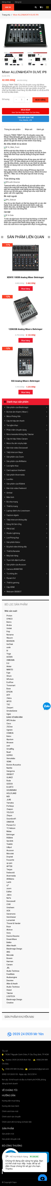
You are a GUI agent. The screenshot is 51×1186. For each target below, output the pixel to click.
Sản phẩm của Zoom (15, 457)
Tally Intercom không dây (17, 520)
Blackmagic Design (14, 949)
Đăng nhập (7, 2)
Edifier (9, 892)
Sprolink (10, 841)
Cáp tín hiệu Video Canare (17, 439)
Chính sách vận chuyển (11, 1117)
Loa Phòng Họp (13, 538)
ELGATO (10, 787)
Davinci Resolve (13, 936)
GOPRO (10, 755)
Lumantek (11, 920)
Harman (10, 961)
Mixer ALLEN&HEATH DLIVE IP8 (24, 72)
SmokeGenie (12, 711)
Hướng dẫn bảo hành (10, 1106)
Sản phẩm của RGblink (16, 484)
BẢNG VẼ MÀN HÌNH (15, 717)
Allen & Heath (12, 984)
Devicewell (11, 901)
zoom (9, 888)
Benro (9, 622)
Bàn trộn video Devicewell (17, 448)
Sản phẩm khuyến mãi (11, 1139)
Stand (9, 990)
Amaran (10, 742)
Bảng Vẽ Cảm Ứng (14, 524)
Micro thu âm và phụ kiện (17, 443)
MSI (8, 796)
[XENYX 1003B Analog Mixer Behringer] (25, 258)
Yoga (9, 654)
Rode (9, 781)
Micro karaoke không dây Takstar (20, 434)
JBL (8, 968)
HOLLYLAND (11, 793)
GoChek (10, 644)
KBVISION (10, 641)
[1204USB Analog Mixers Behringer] (25, 310)
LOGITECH (11, 996)
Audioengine (12, 977)
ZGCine (10, 727)
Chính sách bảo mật (10, 1111)
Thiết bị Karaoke (13, 551)
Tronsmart (11, 685)
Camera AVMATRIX (15, 569)
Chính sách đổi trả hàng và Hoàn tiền (17, 1122)
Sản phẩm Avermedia (16, 475)
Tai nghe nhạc (12, 425)
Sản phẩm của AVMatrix (16, 461)
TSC (8, 704)
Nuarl (9, 752)
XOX (8, 911)
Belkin (9, 942)
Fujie (8, 673)
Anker (9, 666)
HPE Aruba (11, 720)
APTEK (9, 866)
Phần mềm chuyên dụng (17, 430)
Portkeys (10, 806)
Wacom (10, 638)
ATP (8, 695)
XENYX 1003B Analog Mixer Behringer (25, 277)
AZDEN (9, 657)
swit (8, 746)
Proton (9, 616)
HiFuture (10, 679)
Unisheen (10, 907)
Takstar (10, 993)
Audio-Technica (13, 987)
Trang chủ (6, 15)
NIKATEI (10, 670)
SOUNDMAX (12, 790)
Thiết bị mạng (12, 506)
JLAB (9, 800)
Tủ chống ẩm (12, 574)
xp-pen (9, 863)
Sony (9, 933)
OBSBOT (10, 774)
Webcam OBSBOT (14, 592)
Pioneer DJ (11, 825)
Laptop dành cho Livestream (18, 511)
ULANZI (10, 777)
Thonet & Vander (14, 923)
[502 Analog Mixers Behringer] (25, 362)
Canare (10, 965)
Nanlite (9, 768)
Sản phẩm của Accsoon (16, 565)
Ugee (9, 714)
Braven (9, 958)
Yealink (10, 844)
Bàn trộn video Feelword (16, 488)
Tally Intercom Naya (15, 452)
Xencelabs (11, 758)
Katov (9, 736)
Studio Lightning (13, 533)
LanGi (9, 882)
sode (9, 647)
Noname (10, 635)
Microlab (10, 955)
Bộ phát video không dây (17, 547)
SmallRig (10, 749)
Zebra (9, 698)
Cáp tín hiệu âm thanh (15, 421)
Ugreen (10, 730)
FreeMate (11, 974)
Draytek (10, 857)
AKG (8, 952)
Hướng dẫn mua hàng (11, 1101)
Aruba (9, 625)
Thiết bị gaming (13, 583)
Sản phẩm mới (8, 1134)
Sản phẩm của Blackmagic (17, 407)
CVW (8, 904)
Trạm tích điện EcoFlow (16, 560)
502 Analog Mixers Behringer (25, 381)
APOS (9, 701)
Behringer (11, 834)
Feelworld (11, 873)
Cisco (9, 723)
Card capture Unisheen (16, 470)
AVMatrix (10, 879)
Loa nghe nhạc (13, 466)
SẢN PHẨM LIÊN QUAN (25, 237)
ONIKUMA (11, 660)
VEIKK (9, 762)
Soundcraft (11, 819)
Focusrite (10, 860)
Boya (9, 926)
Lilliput (9, 847)
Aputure (10, 739)
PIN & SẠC (11, 529)
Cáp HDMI (11, 587)
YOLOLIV (10, 812)
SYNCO (10, 619)
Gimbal (9, 493)
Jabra (9, 895)
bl (7, 651)
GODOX (10, 784)
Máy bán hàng (12, 556)
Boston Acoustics (14, 765)
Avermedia (11, 876)
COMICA (10, 733)
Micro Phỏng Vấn (14, 416)
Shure (9, 676)
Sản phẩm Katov (13, 542)
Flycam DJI (11, 578)
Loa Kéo (10, 479)
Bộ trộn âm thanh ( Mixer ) (17, 412)
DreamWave (12, 939)
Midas (9, 831)
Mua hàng (40, 100)
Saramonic (11, 914)
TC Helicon (11, 828)
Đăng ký (18, 2)
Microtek (10, 854)
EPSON (9, 692)
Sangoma (11, 771)
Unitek (9, 628)
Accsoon (10, 850)
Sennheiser (11, 917)
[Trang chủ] (8, 7)
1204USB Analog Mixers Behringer (25, 329)
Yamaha (10, 803)
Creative (10, 1003)
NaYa (9, 898)
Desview (10, 980)
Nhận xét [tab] (28, 129)
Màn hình (10, 497)
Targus (9, 869)
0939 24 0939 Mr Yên (28, 1034)
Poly (8, 631)
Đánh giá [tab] (40, 129)
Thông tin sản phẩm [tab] (12, 129)
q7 (8, 885)
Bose (9, 689)
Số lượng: (6, 99)
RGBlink (10, 838)
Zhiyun (9, 815)
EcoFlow (10, 682)
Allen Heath (11, 946)
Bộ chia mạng (12, 502)
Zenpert (10, 708)
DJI (8, 663)
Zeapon (10, 809)
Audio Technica (13, 971)
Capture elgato (13, 515)
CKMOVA (10, 822)
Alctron (10, 930)
